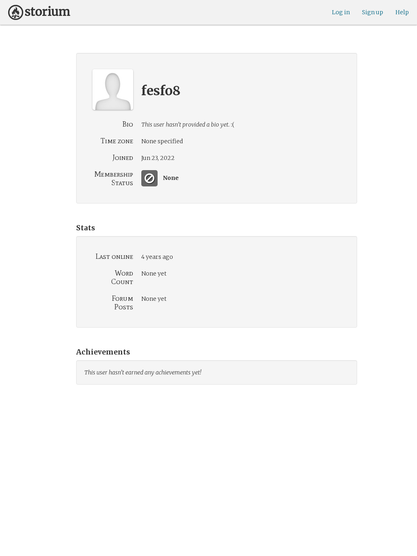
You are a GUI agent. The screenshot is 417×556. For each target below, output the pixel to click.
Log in (341, 12)
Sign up (372, 12)
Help (402, 12)
